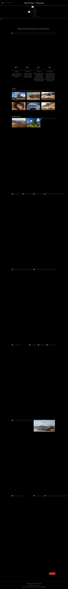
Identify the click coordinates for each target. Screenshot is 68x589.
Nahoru (52, 573)
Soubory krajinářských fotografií (48, 100)
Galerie (39, 71)
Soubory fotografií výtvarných (33, 110)
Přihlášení (50, 71)
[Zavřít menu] (33, 7)
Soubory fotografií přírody (19, 110)
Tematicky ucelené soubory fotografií (48, 110)
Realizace (28, 71)
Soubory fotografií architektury (18, 100)
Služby (17, 71)
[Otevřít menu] (29, 12)
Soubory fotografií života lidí (33, 100)
